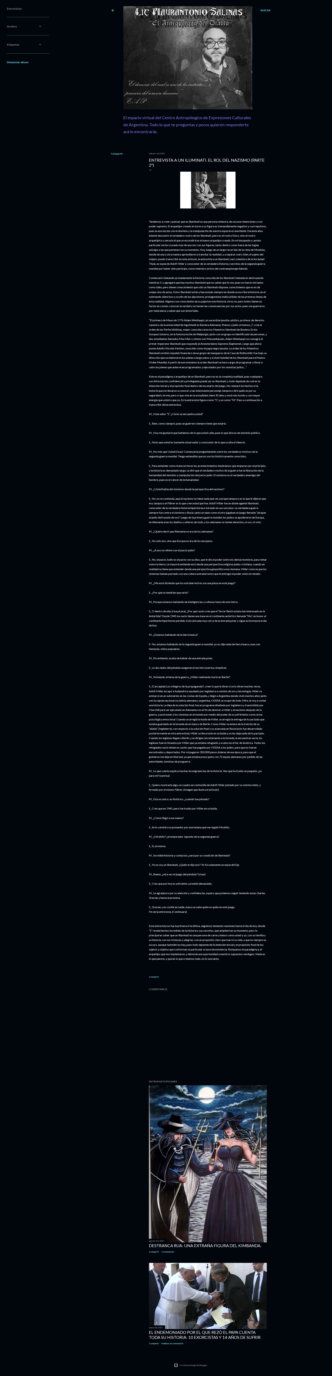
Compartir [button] (117, 153)
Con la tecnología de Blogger (193, 1365)
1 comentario (167, 1251)
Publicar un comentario (172, 1343)
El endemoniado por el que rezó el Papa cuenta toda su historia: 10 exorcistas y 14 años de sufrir (205, 1335)
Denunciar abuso (18, 62)
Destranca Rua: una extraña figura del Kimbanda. (205, 1245)
